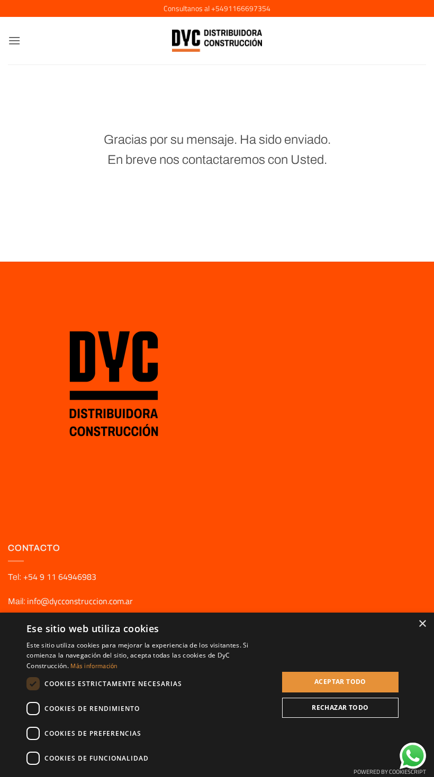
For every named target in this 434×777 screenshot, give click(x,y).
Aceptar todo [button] (340, 681)
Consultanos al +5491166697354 (217, 8)
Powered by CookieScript (390, 771)
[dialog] (217, 695)
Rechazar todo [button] (340, 707)
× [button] (422, 624)
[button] (14, 40)
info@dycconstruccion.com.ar (80, 601)
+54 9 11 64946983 (58, 576)
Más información (93, 666)
